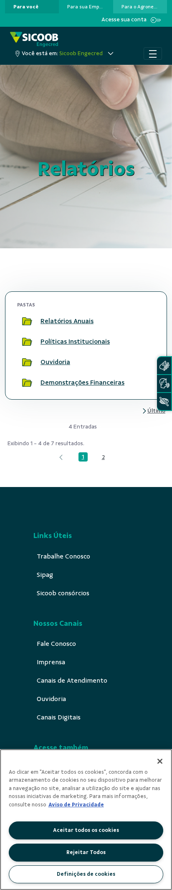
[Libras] (164, 365)
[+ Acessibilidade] (164, 401)
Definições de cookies (86, 874)
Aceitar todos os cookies (86, 830)
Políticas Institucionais (75, 341)
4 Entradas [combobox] (82, 426)
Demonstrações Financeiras (82, 382)
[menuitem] (26, 6)
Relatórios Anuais (67, 321)
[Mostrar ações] (145, 321)
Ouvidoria (55, 362)
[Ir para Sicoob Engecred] (34, 39)
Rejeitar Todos (86, 852)
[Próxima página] (153, 411)
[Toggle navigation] (153, 53)
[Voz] (164, 383)
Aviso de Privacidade (76, 805)
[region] (86, 819)
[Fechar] (160, 761)
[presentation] (32, 6)
